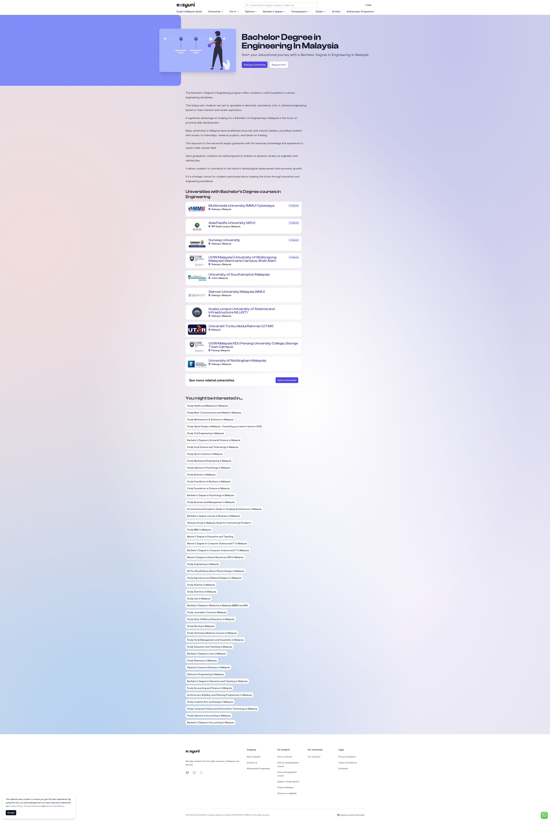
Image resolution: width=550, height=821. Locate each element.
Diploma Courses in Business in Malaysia (208, 667)
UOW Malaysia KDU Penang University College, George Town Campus (253, 345)
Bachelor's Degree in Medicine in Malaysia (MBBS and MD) (217, 605)
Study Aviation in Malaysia (201, 584)
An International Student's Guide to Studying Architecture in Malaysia (224, 509)
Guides (319, 11)
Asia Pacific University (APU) (232, 223)
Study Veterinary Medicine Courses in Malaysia (212, 632)
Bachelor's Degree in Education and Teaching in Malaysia (217, 681)
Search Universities (287, 380)
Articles (336, 11)
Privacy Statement (33, 806)
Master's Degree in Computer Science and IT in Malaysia (217, 543)
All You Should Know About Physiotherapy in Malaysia (215, 571)
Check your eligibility (287, 793)
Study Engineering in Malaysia (203, 564)
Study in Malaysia (285, 787)
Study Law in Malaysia (198, 598)
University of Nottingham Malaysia (237, 361)
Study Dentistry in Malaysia (201, 591)
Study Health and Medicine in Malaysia (207, 405)
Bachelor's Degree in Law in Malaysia (206, 653)
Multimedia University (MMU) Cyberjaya (241, 206)
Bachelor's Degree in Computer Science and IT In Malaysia (218, 550)
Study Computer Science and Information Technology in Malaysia (222, 708)
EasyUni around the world (352, 815)
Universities (214, 11)
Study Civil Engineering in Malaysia (205, 433)
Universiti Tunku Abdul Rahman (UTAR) (241, 326)
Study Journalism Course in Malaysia (206, 612)
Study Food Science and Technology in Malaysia (212, 447)
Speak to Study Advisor (288, 781)
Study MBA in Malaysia (199, 529)
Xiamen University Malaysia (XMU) (237, 292)
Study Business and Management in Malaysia (211, 502)
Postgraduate (298, 11)
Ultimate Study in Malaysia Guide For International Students (219, 522)
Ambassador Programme (360, 11)
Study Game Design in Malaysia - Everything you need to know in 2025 (224, 426)
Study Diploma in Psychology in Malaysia (208, 467)
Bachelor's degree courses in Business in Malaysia (213, 515)
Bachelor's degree (272, 11)
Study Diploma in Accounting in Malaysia (208, 715)
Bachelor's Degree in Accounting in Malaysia (210, 722)
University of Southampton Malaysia (239, 274)
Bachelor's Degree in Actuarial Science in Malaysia (213, 440)
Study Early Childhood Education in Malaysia (210, 619)
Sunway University (224, 240)
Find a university (284, 756)
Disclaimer (343, 768)
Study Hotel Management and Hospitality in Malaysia (215, 639)
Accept (10, 812)
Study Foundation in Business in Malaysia (208, 481)
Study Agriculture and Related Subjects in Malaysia (214, 577)
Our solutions (314, 756)
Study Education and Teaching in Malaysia (209, 646)
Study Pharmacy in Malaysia (202, 660)
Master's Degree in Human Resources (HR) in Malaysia (215, 557)
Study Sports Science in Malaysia (204, 453)
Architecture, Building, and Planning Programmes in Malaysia (219, 694)
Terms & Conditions (55, 806)
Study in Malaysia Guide (189, 11)
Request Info (279, 64)
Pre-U (233, 11)
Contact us (252, 762)
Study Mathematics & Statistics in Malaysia (210, 419)
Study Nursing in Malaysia (200, 626)
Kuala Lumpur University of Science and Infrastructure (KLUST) (242, 310)
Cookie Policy (16, 806)
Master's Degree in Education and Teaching (210, 536)
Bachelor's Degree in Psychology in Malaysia (210, 495)
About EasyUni (253, 756)
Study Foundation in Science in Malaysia (208, 488)
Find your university (254, 64)
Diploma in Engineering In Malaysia (205, 674)
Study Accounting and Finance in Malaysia (209, 688)
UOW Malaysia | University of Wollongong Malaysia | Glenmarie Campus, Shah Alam (242, 259)
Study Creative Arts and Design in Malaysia (210, 701)
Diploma (249, 11)
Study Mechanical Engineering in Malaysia (209, 460)
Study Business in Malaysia (201, 474)
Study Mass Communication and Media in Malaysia (214, 412)
